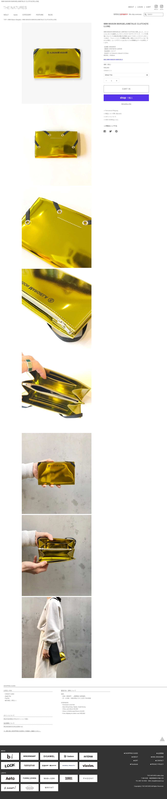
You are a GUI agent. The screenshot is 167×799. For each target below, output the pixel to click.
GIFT (136, 760)
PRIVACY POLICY (157, 764)
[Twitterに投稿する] (111, 131)
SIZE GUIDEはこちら (111, 119)
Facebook (134, 764)
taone (15, 15)
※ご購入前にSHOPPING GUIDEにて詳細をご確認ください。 (22, 731)
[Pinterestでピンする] (117, 131)
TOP (5, 19)
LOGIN (140, 7)
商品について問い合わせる (113, 113)
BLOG (50, 15)
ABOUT (131, 7)
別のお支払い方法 (126, 104)
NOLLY (6, 15)
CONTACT (160, 760)
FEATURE (39, 15)
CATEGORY (26, 15)
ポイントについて (110, 116)
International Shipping (111, 110)
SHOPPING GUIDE (131, 753)
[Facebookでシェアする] (106, 131)
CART (148, 7)
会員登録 (161, 753)
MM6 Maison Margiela (14, 19)
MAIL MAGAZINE (158, 757)
